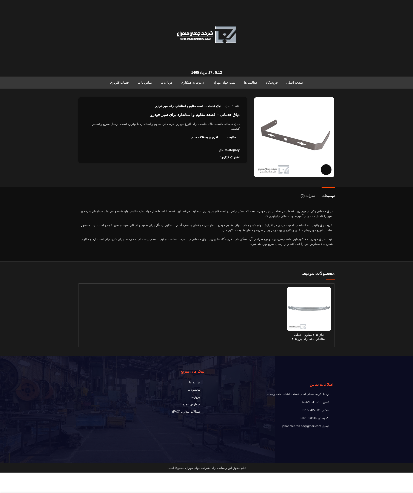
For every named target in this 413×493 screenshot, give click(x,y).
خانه (237, 106)
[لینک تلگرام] (196, 157)
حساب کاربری (119, 82)
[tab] (328, 193)
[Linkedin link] (206, 157)
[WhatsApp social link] (201, 157)
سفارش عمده (191, 404)
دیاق (228, 106)
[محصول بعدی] (88, 106)
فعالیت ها (250, 82)
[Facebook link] (216, 157)
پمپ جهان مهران (224, 82)
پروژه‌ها (195, 397)
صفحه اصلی (294, 82)
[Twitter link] (211, 157)
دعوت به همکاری (192, 82)
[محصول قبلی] (96, 106)
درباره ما (166, 82)
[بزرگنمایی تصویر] (326, 169)
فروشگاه (272, 82)
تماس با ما (145, 82)
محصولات (194, 389)
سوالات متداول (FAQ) (186, 411)
